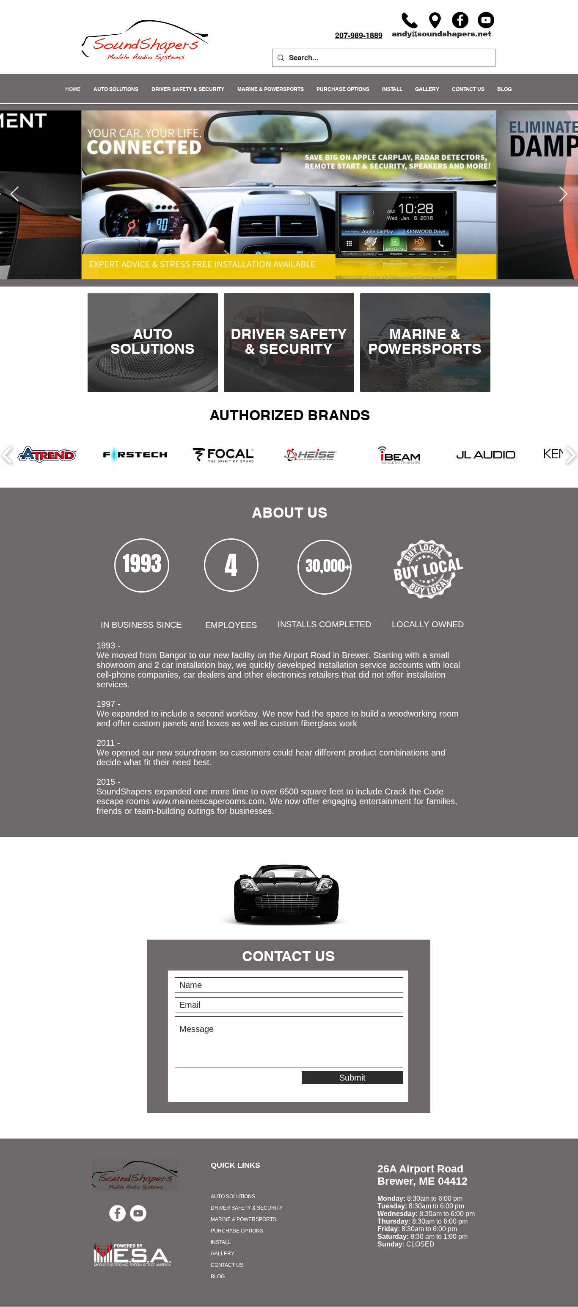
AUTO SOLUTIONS (233, 1196)
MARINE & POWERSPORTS (243, 1219)
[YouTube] (486, 20)
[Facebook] (460, 20)
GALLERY (222, 1254)
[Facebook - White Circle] (117, 1213)
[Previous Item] (14, 194)
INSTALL (221, 1242)
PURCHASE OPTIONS (237, 1231)
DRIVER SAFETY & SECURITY (247, 1208)
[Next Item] (563, 194)
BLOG (218, 1276)
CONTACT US (227, 1265)
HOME (218, 1185)
